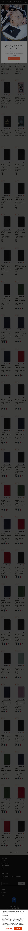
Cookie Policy (7, 925)
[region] (14, 920)
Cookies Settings (9, 928)
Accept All (18, 928)
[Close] (25, 911)
